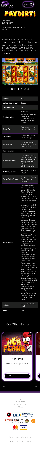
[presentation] (4, 386)
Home (20, 399)
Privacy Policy (20, 402)
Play (26, 4)
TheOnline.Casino (25, 437)
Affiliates (20, 407)
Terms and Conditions (20, 404)
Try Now (10, 376)
